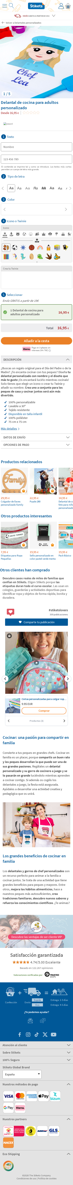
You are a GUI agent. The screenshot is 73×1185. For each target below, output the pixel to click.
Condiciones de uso (26, 1178)
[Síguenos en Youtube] (53, 1035)
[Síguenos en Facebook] (19, 1035)
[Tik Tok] (36, 1035)
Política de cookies (47, 1178)
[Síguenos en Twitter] (45, 1035)
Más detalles (9, 429)
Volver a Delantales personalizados (23, 22)
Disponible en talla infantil (25, 414)
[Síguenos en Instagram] (28, 1035)
